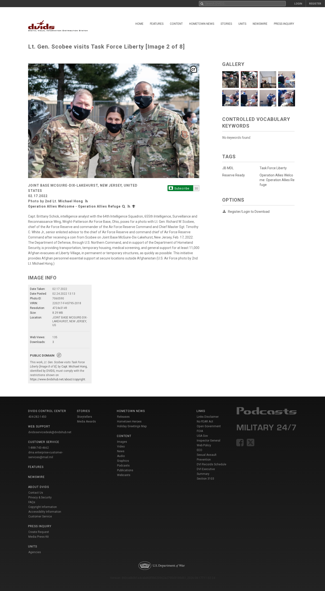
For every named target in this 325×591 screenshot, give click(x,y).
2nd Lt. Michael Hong (64, 201)
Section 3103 (205, 478)
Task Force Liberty (273, 168)
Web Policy (204, 445)
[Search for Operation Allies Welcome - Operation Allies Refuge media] (124, 206)
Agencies (34, 552)
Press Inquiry (284, 23)
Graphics (123, 460)
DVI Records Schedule (211, 464)
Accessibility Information (44, 511)
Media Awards (86, 421)
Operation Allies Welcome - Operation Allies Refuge (74, 206)
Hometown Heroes (129, 421)
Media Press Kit (38, 536)
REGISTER (315, 3)
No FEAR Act (205, 421)
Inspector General (208, 440)
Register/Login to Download (249, 212)
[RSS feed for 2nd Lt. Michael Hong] (87, 201)
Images (122, 441)
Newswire (260, 23)
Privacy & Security (40, 497)
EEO (199, 450)
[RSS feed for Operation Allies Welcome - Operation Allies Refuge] (129, 206)
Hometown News (201, 23)
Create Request (38, 532)
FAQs (31, 502)
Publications (125, 470)
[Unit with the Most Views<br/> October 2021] (134, 206)
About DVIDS (38, 487)
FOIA (200, 431)
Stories (226, 23)
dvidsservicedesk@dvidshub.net (49, 432)
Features (156, 23)
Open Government (209, 426)
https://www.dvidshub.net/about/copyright (57, 379)
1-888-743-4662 (38, 447)
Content (176, 23)
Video (121, 446)
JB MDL (228, 168)
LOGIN (298, 3)
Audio (121, 456)
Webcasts (123, 475)
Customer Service (40, 516)
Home (139, 23)
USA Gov (202, 435)
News (120, 451)
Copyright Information (42, 507)
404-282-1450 (37, 416)
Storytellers (84, 416)
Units (242, 23)
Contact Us (35, 492)
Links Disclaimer (208, 416)
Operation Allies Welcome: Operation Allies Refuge (277, 180)
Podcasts (123, 465)
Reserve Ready (233, 175)
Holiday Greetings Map (132, 426)
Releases (123, 416)
